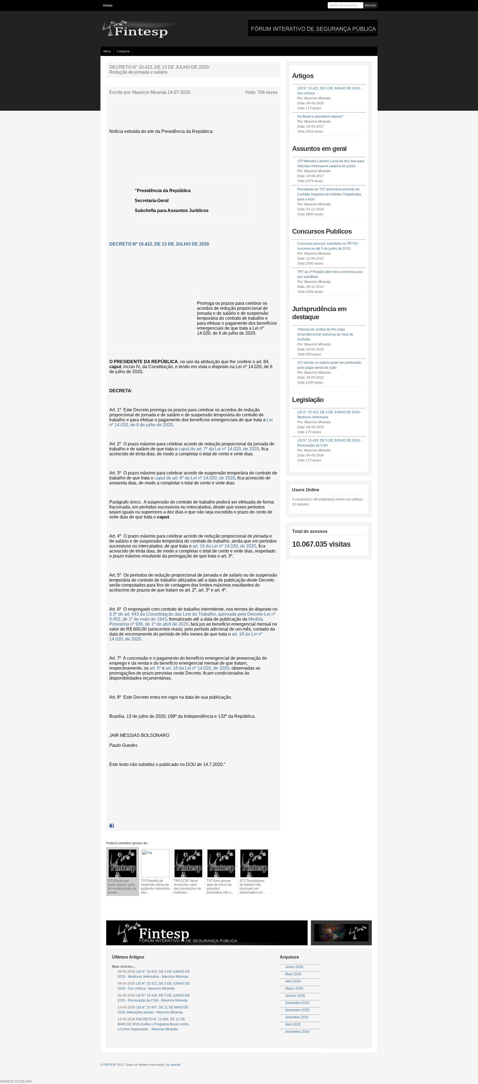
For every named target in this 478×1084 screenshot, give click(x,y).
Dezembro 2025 (297, 1003)
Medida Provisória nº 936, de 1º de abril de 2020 (186, 621)
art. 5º (155, 668)
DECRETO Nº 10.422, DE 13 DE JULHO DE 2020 (159, 244)
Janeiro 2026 (295, 996)
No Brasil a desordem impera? (320, 116)
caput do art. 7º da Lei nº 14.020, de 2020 (218, 448)
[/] (154, 37)
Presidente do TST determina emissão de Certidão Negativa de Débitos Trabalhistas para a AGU (329, 194)
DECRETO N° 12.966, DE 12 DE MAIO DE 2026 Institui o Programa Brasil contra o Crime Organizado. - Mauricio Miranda (153, 1024)
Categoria (123, 51)
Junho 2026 (294, 967)
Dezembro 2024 (297, 1032)
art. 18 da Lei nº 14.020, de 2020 (197, 668)
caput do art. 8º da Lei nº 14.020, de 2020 (194, 478)
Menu (107, 51)
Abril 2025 (293, 1024)
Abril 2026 (293, 981)
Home (108, 5)
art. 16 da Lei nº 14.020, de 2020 (224, 546)
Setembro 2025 (296, 1017)
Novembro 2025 (297, 1010)
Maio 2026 (293, 974)
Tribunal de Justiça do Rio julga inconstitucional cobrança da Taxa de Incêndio (325, 334)
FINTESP (109, 1064)
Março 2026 (294, 988)
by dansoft (173, 1064)
